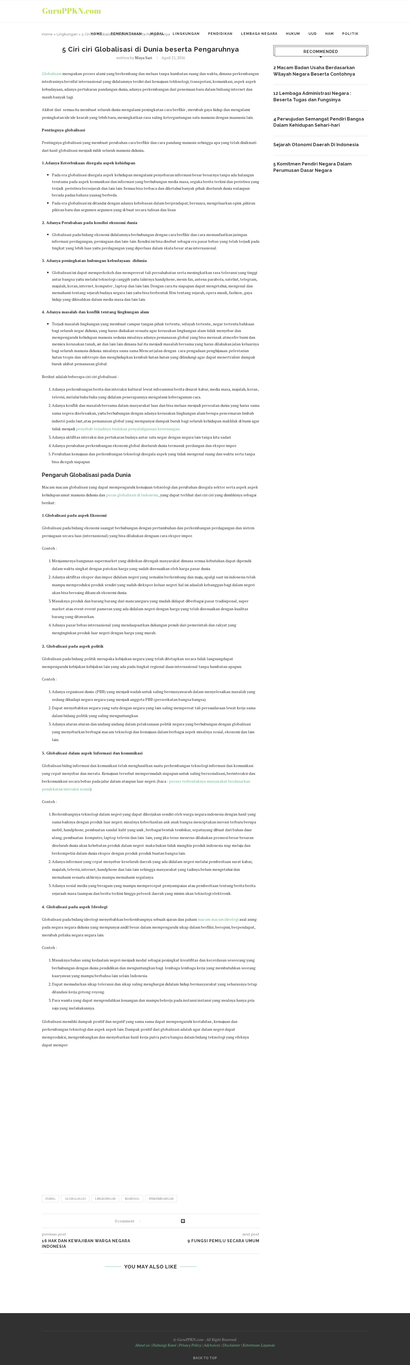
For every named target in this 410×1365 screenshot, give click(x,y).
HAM (329, 34)
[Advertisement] (150, 1119)
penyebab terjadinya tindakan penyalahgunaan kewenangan (127, 428)
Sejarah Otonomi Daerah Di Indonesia (316, 144)
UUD (312, 34)
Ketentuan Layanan (259, 1345)
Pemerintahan (126, 34)
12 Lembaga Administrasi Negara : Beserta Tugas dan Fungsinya (312, 96)
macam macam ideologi (218, 919)
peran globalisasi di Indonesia (131, 495)
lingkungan (105, 1199)
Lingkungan (186, 34)
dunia (50, 1199)
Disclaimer (231, 1345)
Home (96, 34)
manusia (132, 1199)
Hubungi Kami (164, 1345)
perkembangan (161, 1199)
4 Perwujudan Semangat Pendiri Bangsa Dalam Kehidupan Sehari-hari (318, 122)
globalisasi (75, 1199)
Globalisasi (52, 73)
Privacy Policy (190, 1345)
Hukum (293, 34)
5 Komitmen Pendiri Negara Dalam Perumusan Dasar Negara (312, 167)
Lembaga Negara (259, 34)
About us (142, 1345)
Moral (157, 34)
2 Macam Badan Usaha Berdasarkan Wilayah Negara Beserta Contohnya (314, 70)
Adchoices (212, 1345)
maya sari (143, 57)
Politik (350, 34)
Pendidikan (220, 34)
